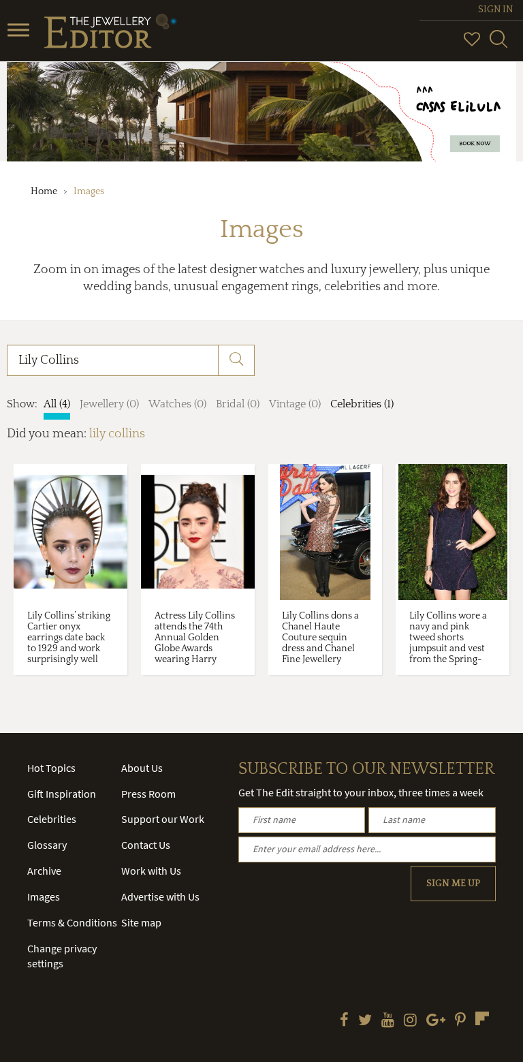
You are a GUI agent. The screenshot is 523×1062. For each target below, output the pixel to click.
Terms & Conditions (72, 922)
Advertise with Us (160, 896)
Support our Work (162, 819)
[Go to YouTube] (387, 1021)
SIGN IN (495, 9)
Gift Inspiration (61, 793)
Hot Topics (51, 768)
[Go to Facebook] (344, 1021)
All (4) (57, 404)
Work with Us (151, 870)
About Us (142, 768)
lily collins (117, 434)
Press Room (148, 793)
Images (43, 896)
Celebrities (51, 819)
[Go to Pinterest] (460, 1021)
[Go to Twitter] (365, 1021)
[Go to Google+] (435, 1021)
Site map (141, 922)
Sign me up (453, 883)
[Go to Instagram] (410, 1021)
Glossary (47, 845)
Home (44, 191)
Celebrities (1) (362, 404)
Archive (44, 870)
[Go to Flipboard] (482, 1018)
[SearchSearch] (498, 45)
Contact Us (145, 845)
